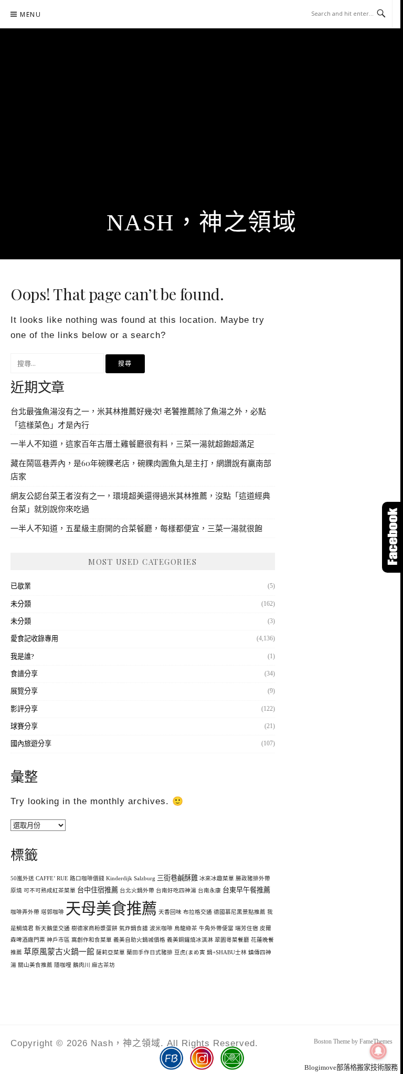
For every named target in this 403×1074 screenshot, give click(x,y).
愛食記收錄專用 (34, 639)
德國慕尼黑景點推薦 (240, 912)
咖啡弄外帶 (24, 912)
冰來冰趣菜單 (216, 878)
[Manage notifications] (378, 1051)
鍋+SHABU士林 (227, 952)
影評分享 (24, 709)
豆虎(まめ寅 (189, 952)
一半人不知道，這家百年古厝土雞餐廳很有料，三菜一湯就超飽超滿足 (132, 443)
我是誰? (22, 656)
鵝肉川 (81, 965)
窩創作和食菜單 (91, 940)
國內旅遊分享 (30, 743)
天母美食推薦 (111, 908)
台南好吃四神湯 (176, 890)
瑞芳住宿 (246, 928)
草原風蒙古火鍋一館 (59, 951)
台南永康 (209, 890)
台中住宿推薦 (97, 890)
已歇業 (20, 586)
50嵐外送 (22, 878)
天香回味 (170, 912)
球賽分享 (24, 726)
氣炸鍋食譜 (133, 928)
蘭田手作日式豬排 (149, 952)
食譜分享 (24, 674)
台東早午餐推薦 (246, 890)
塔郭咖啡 (52, 912)
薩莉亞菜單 (110, 952)
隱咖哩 (62, 965)
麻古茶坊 (103, 965)
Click (392, 537)
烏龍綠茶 (185, 928)
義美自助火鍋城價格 (139, 940)
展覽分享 (24, 691)
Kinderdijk (119, 878)
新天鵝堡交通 (52, 928)
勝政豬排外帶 (253, 878)
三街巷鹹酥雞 (177, 878)
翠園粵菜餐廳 (232, 940)
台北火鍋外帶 (137, 890)
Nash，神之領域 (202, 222)
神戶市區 (58, 940)
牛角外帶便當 (216, 928)
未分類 (20, 604)
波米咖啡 (161, 928)
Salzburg (144, 878)
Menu (30, 14)
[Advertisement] (201, 130)
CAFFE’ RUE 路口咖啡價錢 (70, 878)
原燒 (16, 890)
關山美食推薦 (35, 965)
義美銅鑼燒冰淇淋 (190, 940)
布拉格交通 (197, 912)
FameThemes (376, 1041)
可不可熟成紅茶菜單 (50, 890)
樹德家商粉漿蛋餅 (94, 928)
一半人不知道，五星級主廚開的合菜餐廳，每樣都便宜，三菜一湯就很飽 (136, 528)
